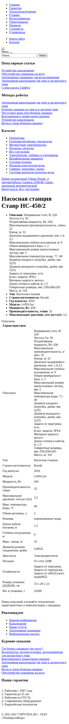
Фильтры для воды (21, 148)
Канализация (17, 623)
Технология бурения (22, 11)
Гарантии (15, 8)
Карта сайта (17, 38)
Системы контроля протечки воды (31, 172)
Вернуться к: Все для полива (20, 189)
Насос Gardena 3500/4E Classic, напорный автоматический (28, 184)
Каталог (14, 42)
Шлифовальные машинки (26, 158)
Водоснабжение (19, 18)
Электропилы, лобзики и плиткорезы (33, 155)
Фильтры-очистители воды (27, 165)
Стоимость (16, 28)
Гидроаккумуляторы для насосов (30, 141)
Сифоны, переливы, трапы (26, 168)
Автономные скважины (24, 630)
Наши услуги (18, 627)
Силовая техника (20, 162)
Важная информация (22, 620)
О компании (17, 32)
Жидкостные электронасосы (27, 144)
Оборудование (18, 22)
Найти (42, 55)
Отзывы (14, 15)
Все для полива (19, 151)
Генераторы (17, 138)
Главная (14, 4)
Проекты (15, 25)
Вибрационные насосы (24, 634)
